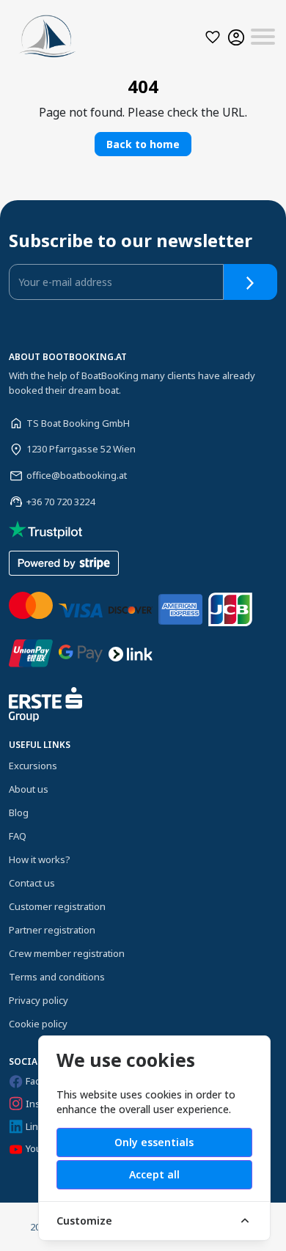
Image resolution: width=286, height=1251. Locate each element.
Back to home (143, 144)
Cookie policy (38, 1023)
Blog (19, 812)
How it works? (39, 859)
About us (28, 789)
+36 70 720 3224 (60, 501)
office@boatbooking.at (76, 475)
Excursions (33, 765)
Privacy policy (38, 1000)
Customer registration (57, 906)
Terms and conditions (57, 976)
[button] (212, 37)
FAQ (17, 836)
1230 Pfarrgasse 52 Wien (81, 448)
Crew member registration (67, 953)
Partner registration (52, 929)
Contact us (32, 882)
